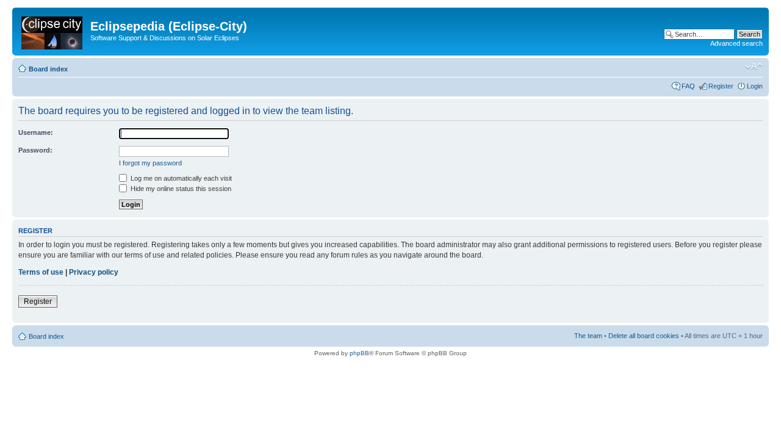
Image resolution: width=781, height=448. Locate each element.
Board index (48, 69)
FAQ (688, 86)
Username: (35, 132)
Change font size (754, 66)
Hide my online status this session (180, 188)
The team (588, 335)
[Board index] (52, 30)
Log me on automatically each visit (180, 178)
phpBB (359, 353)
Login (755, 86)
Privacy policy (93, 272)
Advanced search (736, 43)
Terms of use (40, 272)
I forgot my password (150, 163)
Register (720, 86)
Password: (35, 150)
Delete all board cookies (643, 335)
